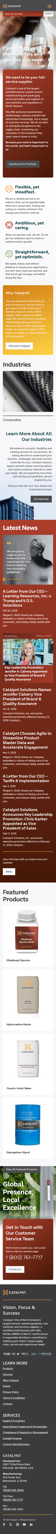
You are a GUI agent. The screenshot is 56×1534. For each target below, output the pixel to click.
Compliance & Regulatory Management (25, 1432)
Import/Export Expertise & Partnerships (25, 1426)
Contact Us (15, 1269)
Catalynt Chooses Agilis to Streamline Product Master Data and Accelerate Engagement (27, 740)
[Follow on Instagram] (17, 1524)
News (9, 871)
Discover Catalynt (19, 345)
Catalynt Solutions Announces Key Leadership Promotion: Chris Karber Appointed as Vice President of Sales (28, 819)
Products (8, 1368)
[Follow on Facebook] (4, 1524)
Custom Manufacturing (16, 1444)
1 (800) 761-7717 (24, 1257)
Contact (7, 1403)
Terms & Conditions (14, 1397)
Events (6, 1386)
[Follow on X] (11, 1524)
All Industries (41, 499)
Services (8, 1374)
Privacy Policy (11, 1392)
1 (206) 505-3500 (41, 21)
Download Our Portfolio (22, 164)
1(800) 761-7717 (13, 1500)
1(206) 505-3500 (13, 1490)
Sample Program (12, 1438)
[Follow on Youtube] (24, 1524)
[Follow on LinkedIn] (31, 1524)
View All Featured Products (21, 1169)
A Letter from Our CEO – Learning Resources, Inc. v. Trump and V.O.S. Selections (27, 598)
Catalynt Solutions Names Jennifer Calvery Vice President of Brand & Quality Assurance (27, 696)
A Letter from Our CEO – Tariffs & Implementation (26, 778)
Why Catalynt (11, 1380)
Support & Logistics (14, 1420)
